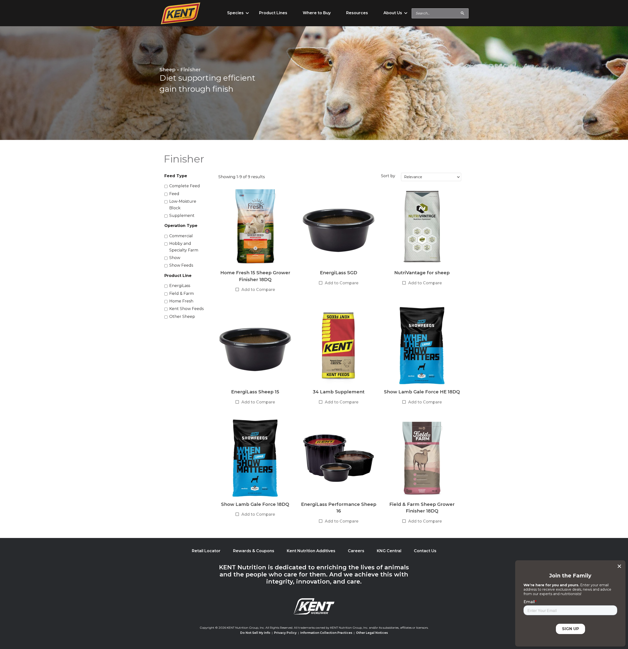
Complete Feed (184, 186)
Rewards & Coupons (253, 551)
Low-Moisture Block (182, 204)
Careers (356, 551)
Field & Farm (181, 293)
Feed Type (175, 176)
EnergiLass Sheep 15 (255, 392)
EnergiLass (179, 285)
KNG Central (389, 551)
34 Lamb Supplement (339, 392)
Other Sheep (182, 316)
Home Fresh (181, 301)
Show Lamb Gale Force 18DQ (255, 504)
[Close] (619, 566)
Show (174, 257)
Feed (174, 193)
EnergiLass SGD (338, 272)
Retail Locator (206, 551)
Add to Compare (258, 289)
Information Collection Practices (326, 633)
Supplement (182, 215)
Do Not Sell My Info (255, 633)
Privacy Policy (285, 633)
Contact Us (425, 551)
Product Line (178, 275)
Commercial (181, 236)
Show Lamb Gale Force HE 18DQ (422, 392)
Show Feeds (181, 265)
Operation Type (180, 225)
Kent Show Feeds (186, 308)
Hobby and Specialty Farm (183, 246)
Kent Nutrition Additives (311, 551)
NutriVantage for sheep (422, 272)
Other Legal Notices (372, 633)
